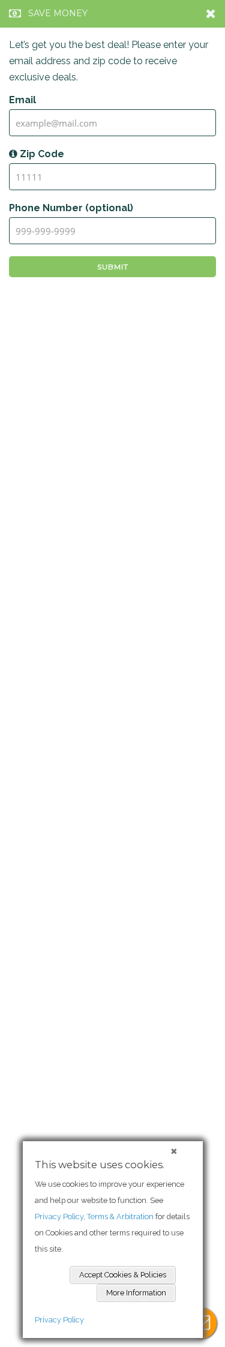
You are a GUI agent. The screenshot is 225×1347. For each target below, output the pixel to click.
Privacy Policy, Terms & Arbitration (94, 1216)
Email (22, 100)
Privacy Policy (59, 1319)
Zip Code (40, 154)
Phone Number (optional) (71, 208)
